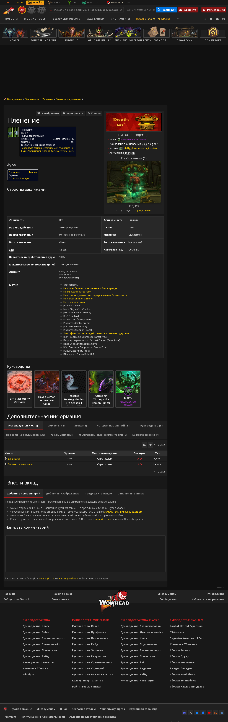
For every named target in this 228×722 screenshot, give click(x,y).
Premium (10, 716)
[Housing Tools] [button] (35, 18)
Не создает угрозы (74, 302)
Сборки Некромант (183, 662)
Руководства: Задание (87, 650)
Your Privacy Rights (112, 709)
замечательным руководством (123, 511)
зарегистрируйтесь (68, 578)
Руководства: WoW (36, 620)
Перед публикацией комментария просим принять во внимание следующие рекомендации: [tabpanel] (74, 539)
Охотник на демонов (68, 99)
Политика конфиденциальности (42, 716)
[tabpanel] (85, 458)
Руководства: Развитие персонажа (45, 638)
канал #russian (102, 519)
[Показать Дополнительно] (178, 18)
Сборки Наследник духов (187, 686)
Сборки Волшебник (183, 680)
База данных (96, 18)
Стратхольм (104, 458)
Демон (157, 458)
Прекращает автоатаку (77, 291)
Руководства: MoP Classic (90, 620)
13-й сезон (177, 632)
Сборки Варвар (180, 650)
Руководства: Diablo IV (186, 620)
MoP (89, 2)
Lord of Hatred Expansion (186, 626)
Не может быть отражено (78, 298)
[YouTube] (209, 712)
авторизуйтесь (47, 578)
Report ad (220, 588)
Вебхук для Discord (66, 18)
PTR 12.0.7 (41, 9)
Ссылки (96, 113)
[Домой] (5, 709)
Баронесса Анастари (20, 464)
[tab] (23, 425)
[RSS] (215, 712)
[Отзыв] (217, 19)
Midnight (28, 674)
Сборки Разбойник (182, 674)
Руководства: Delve (36, 632)
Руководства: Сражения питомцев (94, 662)
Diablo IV (117, 2)
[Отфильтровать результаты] (150, 445)
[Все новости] (8, 3)
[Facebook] (203, 712)
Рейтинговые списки (86, 686)
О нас (63, 709)
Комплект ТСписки (35, 668)
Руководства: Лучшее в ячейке (142, 632)
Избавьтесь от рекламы (153, 18)
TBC (74, 2)
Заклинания (32, 99)
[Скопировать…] (144, 445)
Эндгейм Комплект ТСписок (188, 638)
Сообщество (168, 599)
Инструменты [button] (120, 18)
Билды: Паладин (181, 668)
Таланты (47, 99)
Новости (11, 18)
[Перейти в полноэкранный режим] (205, 19)
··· (98, 2)
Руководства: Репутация (89, 656)
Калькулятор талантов (38, 662)
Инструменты (167, 593)
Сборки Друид (179, 656)
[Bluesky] (197, 712)
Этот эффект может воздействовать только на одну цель (96, 333)
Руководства (215, 593)
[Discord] (184, 712)
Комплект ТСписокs (183, 644)
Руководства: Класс (36, 626)
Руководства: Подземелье (90, 638)
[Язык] (223, 19)
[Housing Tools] (62, 593)
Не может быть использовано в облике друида (90, 288)
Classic (57, 2)
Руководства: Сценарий (88, 668)
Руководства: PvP (132, 662)
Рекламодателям (84, 709)
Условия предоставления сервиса (92, 716)
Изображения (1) (134, 158)
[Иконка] (13, 132)
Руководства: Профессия (40, 650)
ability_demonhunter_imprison (140, 148)
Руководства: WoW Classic (140, 620)
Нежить (158, 464)
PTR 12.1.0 (31, 9)
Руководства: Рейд (36, 656)
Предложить (143, 210)
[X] (190, 712)
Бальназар (14, 458)
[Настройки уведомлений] (211, 19)
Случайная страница (143, 709)
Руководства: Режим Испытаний (94, 674)
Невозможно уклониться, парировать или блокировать (95, 295)
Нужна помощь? (21, 709)
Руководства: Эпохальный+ (41, 644)
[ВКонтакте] (221, 712)
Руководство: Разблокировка (141, 626)
